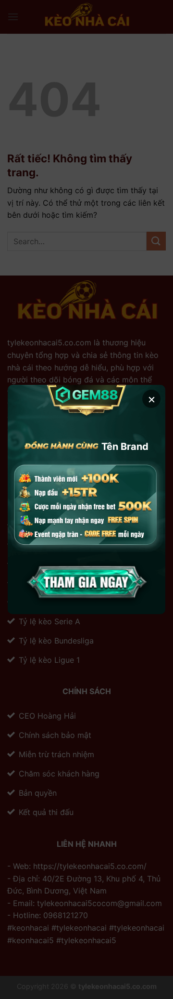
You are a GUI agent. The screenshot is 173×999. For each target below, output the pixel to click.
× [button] (152, 398)
